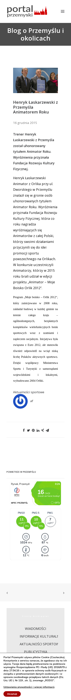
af (31, 401)
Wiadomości (35, 628)
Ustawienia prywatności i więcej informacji (28, 687)
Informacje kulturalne (40, 636)
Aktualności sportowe (28, 392)
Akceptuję (12, 693)
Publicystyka (35, 652)
